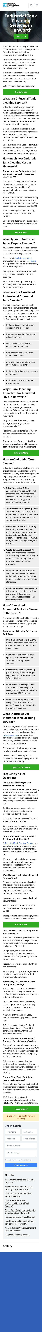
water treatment (10, 735)
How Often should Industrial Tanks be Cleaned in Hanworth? (20, 1222)
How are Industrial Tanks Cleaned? (20, 1217)
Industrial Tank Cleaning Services (19, 843)
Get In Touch (21, 92)
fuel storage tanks (23, 258)
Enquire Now (21, 232)
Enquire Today (21, 1109)
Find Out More (21, 453)
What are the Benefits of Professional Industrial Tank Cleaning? (17, 1203)
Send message (21, 1165)
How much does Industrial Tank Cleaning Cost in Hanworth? (19, 1188)
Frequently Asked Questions (17, 1234)
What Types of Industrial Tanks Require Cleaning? (18, 1195)
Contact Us (21, 36)
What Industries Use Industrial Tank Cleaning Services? (20, 1229)
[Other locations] (30, 5)
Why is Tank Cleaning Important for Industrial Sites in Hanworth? (20, 1211)
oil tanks (32, 261)
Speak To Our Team (21, 767)
